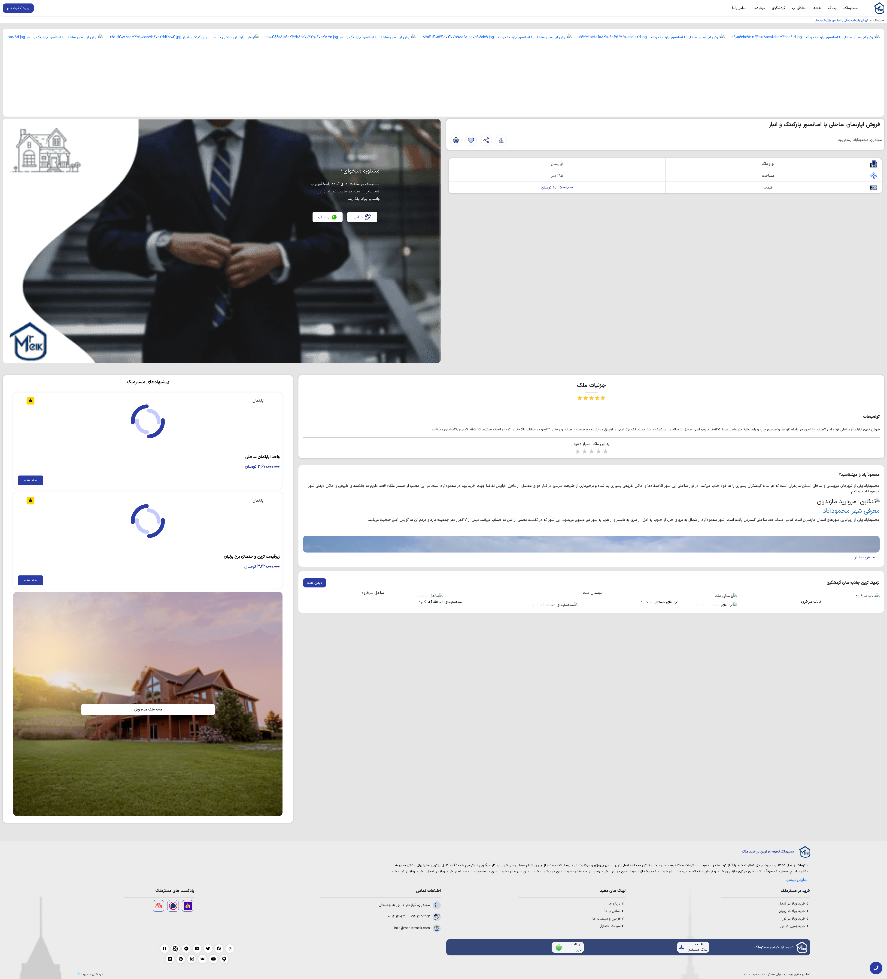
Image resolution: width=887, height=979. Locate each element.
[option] (806, 72)
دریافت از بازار (575, 947)
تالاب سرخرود (811, 602)
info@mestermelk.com (412, 928)
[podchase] (173, 906)
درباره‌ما (759, 8)
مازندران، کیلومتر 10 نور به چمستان (404, 905)
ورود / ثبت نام (18, 8)
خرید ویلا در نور (411, 871)
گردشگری (778, 8)
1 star (577, 452)
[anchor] (187, 906)
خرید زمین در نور (624, 871)
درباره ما (615, 903)
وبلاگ (832, 8)
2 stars (584, 452)
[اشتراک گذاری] (486, 140)
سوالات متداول (610, 926)
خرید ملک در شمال (654, 871)
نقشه (817, 8)
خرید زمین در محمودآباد (489, 871)
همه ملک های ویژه (148, 709)
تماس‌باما (739, 8)
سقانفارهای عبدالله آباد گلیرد (440, 602)
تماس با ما (613, 911)
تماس (358, 217)
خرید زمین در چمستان (591, 871)
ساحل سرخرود (373, 593)
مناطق (800, 8)
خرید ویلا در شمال (439, 871)
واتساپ (323, 217)
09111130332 (420, 916)
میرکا (85, 974)
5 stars (605, 452)
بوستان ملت (592, 593)
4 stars (598, 452)
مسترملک (850, 8)
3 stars (591, 452)
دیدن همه (314, 583)
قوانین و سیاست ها (607, 918)
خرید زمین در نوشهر (557, 871)
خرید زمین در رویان (524, 871)
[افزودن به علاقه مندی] (471, 140)
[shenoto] (158, 906)
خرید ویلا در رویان (792, 911)
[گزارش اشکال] (501, 140)
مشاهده (30, 480)
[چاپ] (456, 140)
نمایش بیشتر (865, 557)
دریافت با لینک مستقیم (697, 947)
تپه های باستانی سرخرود (659, 602)
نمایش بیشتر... (795, 880)
